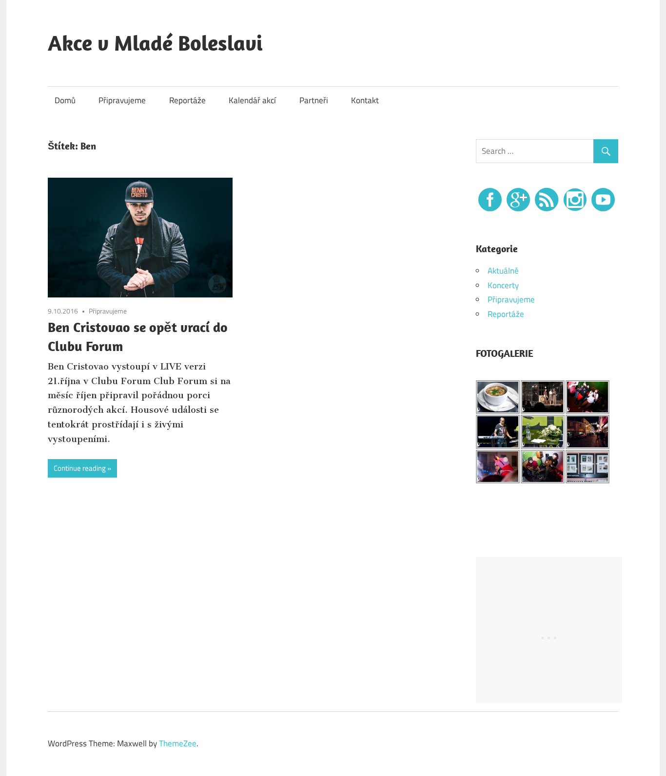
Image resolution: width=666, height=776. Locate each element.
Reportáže (187, 100)
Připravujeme (122, 100)
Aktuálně (503, 270)
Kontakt (365, 100)
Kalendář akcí (252, 100)
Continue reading (80, 468)
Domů (65, 100)
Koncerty (503, 285)
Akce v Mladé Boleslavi (155, 43)
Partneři (313, 100)
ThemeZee (177, 743)
